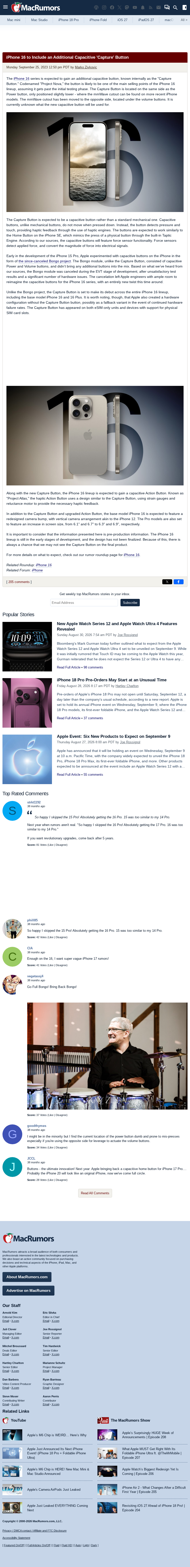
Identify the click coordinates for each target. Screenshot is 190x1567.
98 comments (93, 667)
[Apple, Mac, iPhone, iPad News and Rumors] (35, 13)
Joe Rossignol (128, 635)
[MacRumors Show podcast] (96, 7)
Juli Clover (9, 1329)
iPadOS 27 (146, 20)
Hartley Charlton (127, 686)
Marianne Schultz (54, 1362)
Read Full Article (68, 667)
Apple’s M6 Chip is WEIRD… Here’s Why (57, 1435)
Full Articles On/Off (38, 1545)
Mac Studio (39, 20)
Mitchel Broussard (14, 1346)
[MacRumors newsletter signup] (158, 7)
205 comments (19, 582)
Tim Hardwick (52, 1346)
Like (50, 844)
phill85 (32, 920)
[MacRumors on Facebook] (112, 7)
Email (5, 1320)
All (184, 20)
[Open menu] (5, 7)
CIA (30, 948)
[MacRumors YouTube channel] (134, 7)
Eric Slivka (49, 1312)
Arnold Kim (9, 1312)
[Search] (177, 7)
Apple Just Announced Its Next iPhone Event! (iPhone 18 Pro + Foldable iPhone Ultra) (56, 1453)
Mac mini (13, 20)
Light (86, 1545)
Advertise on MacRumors (28, 1290)
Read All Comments (95, 1193)
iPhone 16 (21, 78)
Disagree (61, 844)
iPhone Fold (98, 20)
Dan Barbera (10, 1379)
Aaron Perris (51, 1396)
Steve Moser (10, 1396)
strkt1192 (34, 802)
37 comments (93, 718)
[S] (12, 820)
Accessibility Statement (16, 1537)
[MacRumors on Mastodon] (126, 7)
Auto (78, 1545)
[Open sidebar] (185, 8)
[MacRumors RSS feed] (150, 7)
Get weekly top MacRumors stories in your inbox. (95, 594)
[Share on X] (167, 581)
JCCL (31, 1158)
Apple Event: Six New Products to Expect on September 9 (113, 736)
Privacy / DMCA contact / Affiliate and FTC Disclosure (34, 1530)
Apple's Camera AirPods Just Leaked (53, 1489)
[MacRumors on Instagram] (104, 7)
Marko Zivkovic (86, 67)
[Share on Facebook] (179, 581)
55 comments (93, 774)
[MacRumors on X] (119, 7)
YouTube (18, 1420)
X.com (15, 1320)
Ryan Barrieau (52, 1379)
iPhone (37, 570)
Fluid (56, 1545)
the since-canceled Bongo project (45, 261)
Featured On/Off (14, 1545)
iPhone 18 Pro (68, 20)
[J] (12, 1176)
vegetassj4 (35, 976)
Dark (94, 1545)
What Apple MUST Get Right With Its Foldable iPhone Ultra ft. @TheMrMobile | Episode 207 (151, 1453)
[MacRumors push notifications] (142, 7)
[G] (12, 1143)
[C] (12, 965)
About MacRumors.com (27, 1277)
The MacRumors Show (130, 1420)
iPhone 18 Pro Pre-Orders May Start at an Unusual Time (111, 680)
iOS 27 (122, 20)
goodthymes (36, 1126)
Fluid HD (67, 1545)
